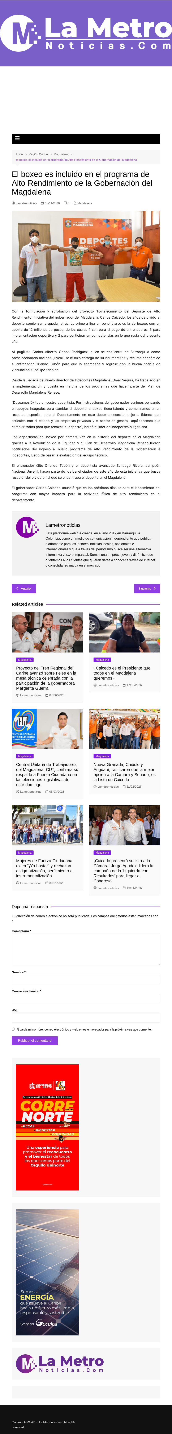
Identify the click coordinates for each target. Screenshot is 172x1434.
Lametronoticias (26, 203)
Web (15, 1010)
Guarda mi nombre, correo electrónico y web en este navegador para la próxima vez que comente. (84, 1029)
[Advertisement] (86, 102)
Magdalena (84, 203)
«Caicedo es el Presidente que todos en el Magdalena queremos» (122, 673)
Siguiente (144, 588)
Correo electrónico (26, 991)
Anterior (26, 588)
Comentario (21, 931)
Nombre (19, 972)
